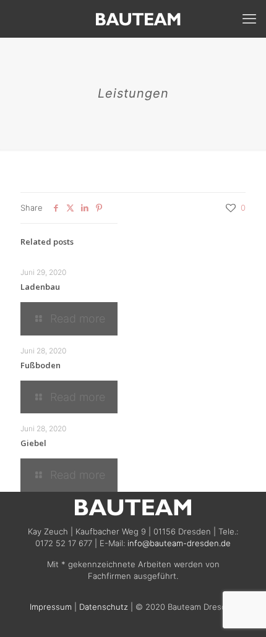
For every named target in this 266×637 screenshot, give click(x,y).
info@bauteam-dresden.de (179, 543)
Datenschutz (103, 607)
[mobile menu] (249, 18)
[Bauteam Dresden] (137, 18)
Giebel (33, 443)
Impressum (51, 607)
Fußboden (40, 365)
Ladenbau (40, 286)
